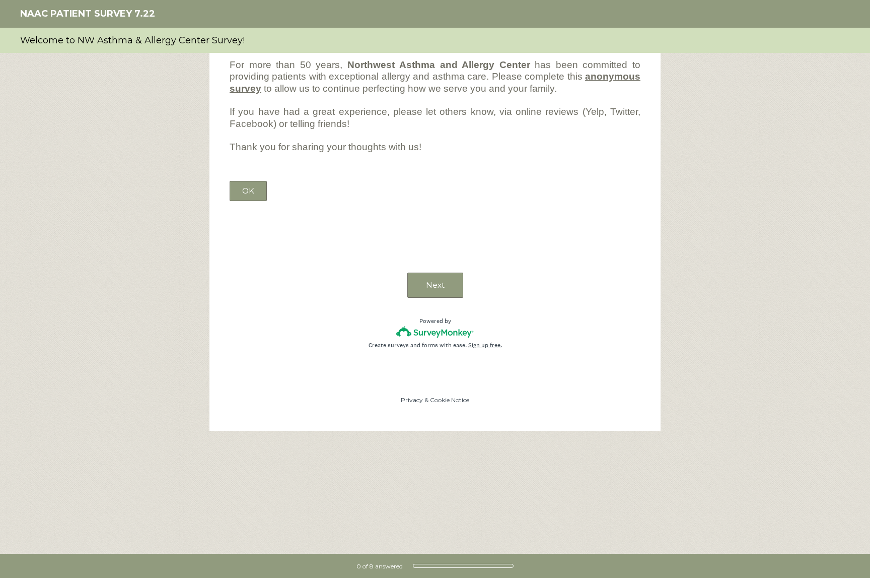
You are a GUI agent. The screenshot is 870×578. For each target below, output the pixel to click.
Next (435, 285)
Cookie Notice (449, 400)
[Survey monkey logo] (435, 332)
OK (248, 191)
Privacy (412, 400)
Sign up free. (485, 345)
